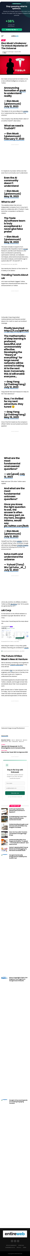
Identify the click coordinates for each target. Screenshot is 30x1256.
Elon (13, 740)
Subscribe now (15, 793)
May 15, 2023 (11, 417)
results (26, 648)
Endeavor (19, 740)
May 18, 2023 (11, 242)
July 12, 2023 (11, 106)
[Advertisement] (15, 155)
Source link (4, 736)
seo (10, 741)
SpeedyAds (21, 1245)
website (25, 111)
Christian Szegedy (22, 545)
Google (25, 249)
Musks (25, 740)
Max (5, 53)
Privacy (19, 1247)
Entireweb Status (10, 1247)
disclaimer (14, 604)
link (11, 670)
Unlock (21, 741)
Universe (15, 741)
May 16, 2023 (11, 196)
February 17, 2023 (14, 139)
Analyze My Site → (12, 29)
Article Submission (11, 1245)
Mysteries (5, 741)
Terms (24, 1247)
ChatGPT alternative (16, 665)
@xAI (22, 90)
